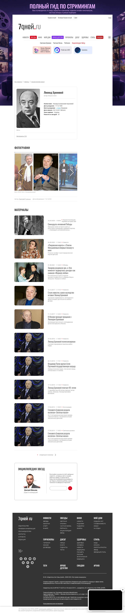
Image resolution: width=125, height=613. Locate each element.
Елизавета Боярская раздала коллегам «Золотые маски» (59, 411)
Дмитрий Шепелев (30, 490)
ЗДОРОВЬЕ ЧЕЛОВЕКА (80, 544)
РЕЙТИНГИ (63, 528)
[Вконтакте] (20, 558)
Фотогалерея (67, 407)
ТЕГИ (45, 565)
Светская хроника (45, 43)
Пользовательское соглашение (53, 603)
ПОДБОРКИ (80, 526)
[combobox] (58, 488)
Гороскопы (69, 37)
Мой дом (47, 37)
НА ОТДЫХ (97, 528)
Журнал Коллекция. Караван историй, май (69, 220)
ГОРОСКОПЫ (48, 539)
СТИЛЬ (97, 539)
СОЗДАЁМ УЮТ (98, 521)
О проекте (21, 537)
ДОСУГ (63, 539)
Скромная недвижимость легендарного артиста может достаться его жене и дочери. (60, 299)
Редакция (22, 539)
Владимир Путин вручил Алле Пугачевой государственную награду (61, 365)
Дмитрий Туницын (25, 199)
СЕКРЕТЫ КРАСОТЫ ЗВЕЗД (100, 549)
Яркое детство (58, 37)
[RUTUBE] (23, 562)
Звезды (33, 37)
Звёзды (26, 82)
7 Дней (75, 18)
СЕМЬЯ (96, 526)
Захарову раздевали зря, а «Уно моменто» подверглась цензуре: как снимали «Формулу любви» (61, 270)
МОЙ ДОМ (98, 518)
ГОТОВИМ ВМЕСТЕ (100, 523)
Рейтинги (67, 43)
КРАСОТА (97, 545)
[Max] (34, 558)
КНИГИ (62, 545)
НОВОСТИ (47, 518)
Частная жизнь (57, 43)
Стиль (93, 37)
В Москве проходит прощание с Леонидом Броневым (59, 318)
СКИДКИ (80, 565)
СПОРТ (45, 526)
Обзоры (65, 265)
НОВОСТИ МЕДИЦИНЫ (81, 549)
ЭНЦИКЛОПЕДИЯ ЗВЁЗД (65, 532)
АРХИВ (97, 565)
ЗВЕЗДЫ (46, 521)
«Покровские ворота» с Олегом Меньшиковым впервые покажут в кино (61, 248)
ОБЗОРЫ (79, 528)
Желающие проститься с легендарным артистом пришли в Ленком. (60, 322)
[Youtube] (29, 558)
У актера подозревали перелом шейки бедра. (60, 344)
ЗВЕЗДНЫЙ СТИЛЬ (100, 552)
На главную (18, 82)
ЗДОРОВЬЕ (81, 539)
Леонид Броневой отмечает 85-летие (62, 387)
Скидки (100, 37)
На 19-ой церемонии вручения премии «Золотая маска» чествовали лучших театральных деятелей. (60, 416)
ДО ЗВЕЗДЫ (47, 547)
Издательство (23, 526)
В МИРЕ (45, 528)
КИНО (79, 518)
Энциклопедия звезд (38, 82)
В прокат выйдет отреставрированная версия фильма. (60, 253)
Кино (40, 37)
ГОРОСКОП (46, 543)
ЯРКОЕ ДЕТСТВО (64, 566)
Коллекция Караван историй (65, 18)
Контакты (21, 534)
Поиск (109, 18)
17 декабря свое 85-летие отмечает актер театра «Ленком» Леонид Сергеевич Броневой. (61, 392)
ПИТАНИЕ (80, 554)
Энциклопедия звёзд (78, 43)
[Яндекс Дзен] (27, 562)
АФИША (62, 543)
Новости (26, 37)
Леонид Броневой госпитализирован (61, 341)
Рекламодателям (24, 531)
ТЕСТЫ (62, 550)
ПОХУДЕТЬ (80, 552)
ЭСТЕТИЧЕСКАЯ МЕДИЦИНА (82, 558)
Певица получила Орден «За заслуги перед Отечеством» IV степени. (61, 369)
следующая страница (46, 455)
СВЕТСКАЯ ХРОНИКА (63, 522)
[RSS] (27, 566)
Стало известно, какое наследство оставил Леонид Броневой (61, 293)
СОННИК (46, 545)
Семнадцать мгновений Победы (60, 224)
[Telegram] (32, 562)
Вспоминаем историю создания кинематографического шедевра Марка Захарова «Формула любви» (61, 277)
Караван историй (52, 18)
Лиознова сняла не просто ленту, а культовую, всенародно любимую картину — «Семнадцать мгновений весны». (61, 228)
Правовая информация (26, 528)
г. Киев (58, 108)
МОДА (96, 543)
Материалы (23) (22, 136)
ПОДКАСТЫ (63, 547)
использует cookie (45, 609)
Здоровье (85, 37)
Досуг (77, 37)
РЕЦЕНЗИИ (80, 523)
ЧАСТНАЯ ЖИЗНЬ (65, 526)
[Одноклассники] (25, 558)
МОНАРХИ (46, 523)
